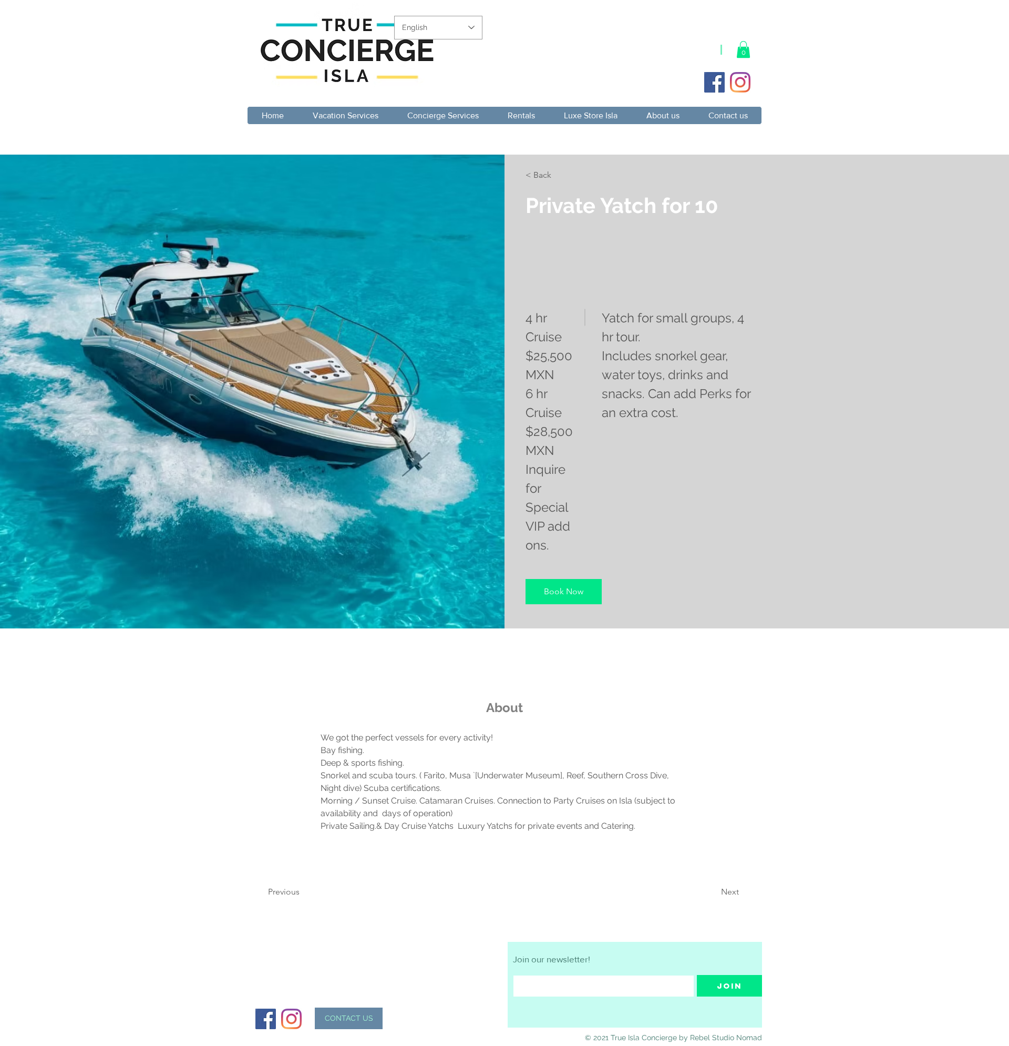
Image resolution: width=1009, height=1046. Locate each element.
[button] (743, 49)
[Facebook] (714, 82)
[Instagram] (740, 82)
